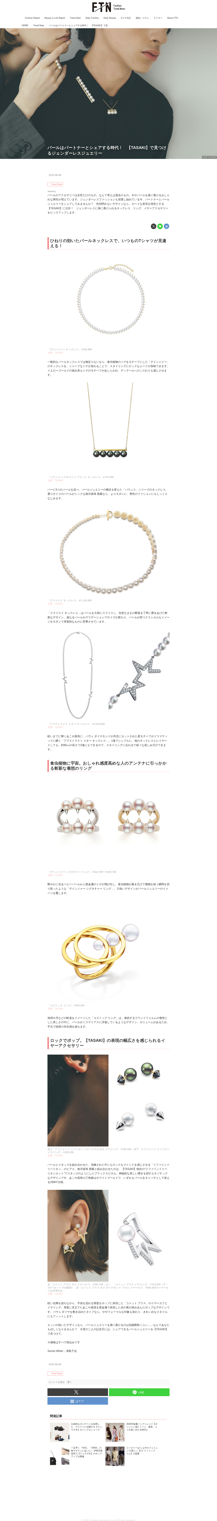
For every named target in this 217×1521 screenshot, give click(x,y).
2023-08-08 (55, 175)
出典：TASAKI (209, 157)
